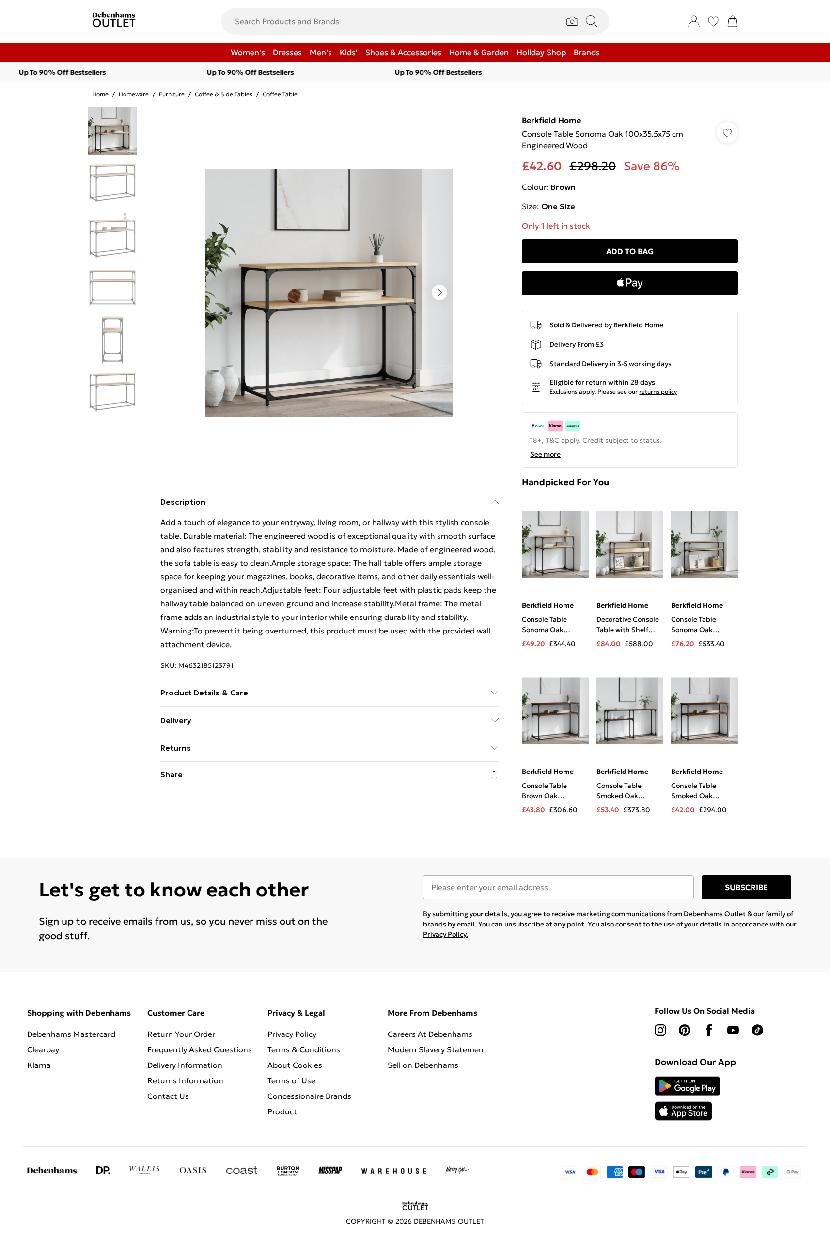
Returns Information (185, 1080)
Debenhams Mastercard (71, 1034)
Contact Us (168, 1096)
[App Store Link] (687, 1098)
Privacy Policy (291, 1034)
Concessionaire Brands (309, 1096)
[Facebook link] (709, 1030)
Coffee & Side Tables (223, 94)
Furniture (172, 94)
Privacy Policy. (445, 934)
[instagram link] (660, 1030)
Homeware (134, 94)
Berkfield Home (551, 120)
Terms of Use (291, 1080)
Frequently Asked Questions (199, 1049)
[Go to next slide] (439, 292)
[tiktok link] (757, 1030)
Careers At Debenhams (430, 1034)
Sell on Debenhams (423, 1065)
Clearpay (43, 1049)
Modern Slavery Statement (437, 1049)
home (100, 94)
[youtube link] (733, 1030)
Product (282, 1111)
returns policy (658, 391)
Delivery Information (184, 1065)
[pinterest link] (684, 1030)
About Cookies (294, 1065)
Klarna (39, 1065)
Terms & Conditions (303, 1049)
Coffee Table (280, 94)
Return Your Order (181, 1034)
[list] (329, 292)
